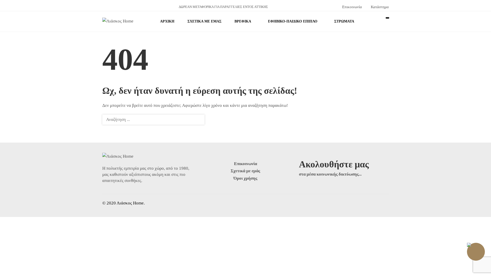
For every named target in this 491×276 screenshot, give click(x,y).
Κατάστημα (379, 7)
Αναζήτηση (197, 119)
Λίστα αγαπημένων (386, 21)
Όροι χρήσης (245, 178)
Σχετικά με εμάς (245, 170)
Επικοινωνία (351, 7)
